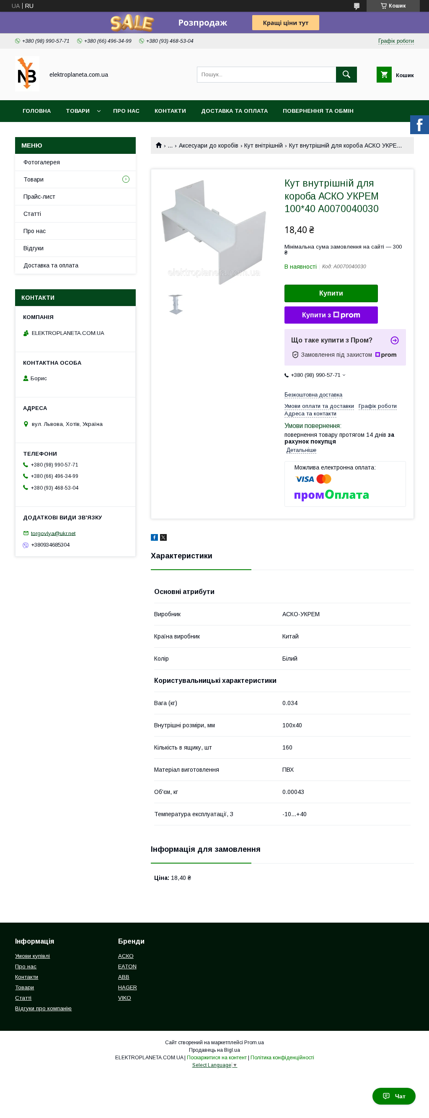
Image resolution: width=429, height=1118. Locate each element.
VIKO (124, 998)
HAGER (127, 987)
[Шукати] (346, 75)
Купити (331, 293)
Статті (32, 213)
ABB (123, 977)
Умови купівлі (32, 956)
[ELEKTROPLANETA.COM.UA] (27, 89)
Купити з (316, 315)
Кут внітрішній (263, 145)
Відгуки (33, 248)
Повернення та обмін (318, 111)
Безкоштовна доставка (313, 395)
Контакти (170, 111)
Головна (37, 111)
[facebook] (154, 538)
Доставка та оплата (234, 111)
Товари (78, 111)
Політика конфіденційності (282, 1058)
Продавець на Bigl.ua (214, 1050)
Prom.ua (254, 1042)
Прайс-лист (39, 196)
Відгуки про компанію (43, 1008)
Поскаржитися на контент (217, 1058)
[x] (163, 538)
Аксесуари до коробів (208, 145)
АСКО (126, 956)
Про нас (126, 111)
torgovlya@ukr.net (53, 533)
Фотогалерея (41, 162)
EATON (127, 966)
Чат (400, 1096)
